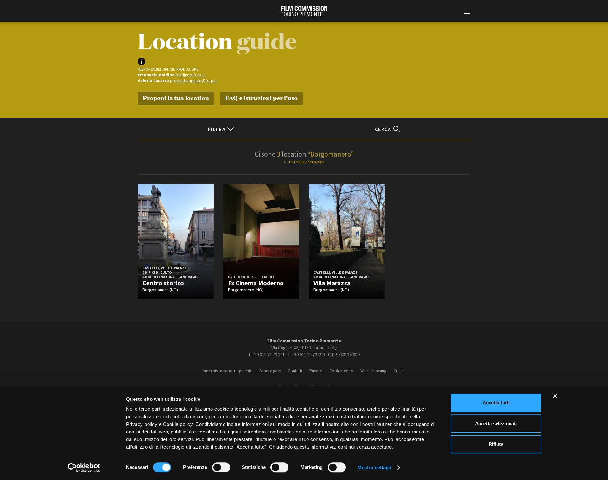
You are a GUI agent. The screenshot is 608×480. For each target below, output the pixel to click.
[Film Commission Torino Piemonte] (304, 11)
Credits (399, 371)
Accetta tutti (496, 402)
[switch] (221, 467)
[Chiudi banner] (555, 396)
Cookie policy (341, 371)
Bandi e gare (270, 371)
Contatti (295, 371)
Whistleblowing (373, 371)
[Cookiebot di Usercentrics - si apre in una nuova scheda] (84, 467)
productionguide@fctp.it (193, 80)
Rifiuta (496, 444)
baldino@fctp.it (190, 75)
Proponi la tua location (176, 97)
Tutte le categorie (306, 162)
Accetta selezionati (496, 423)
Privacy (315, 371)
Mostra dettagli (374, 467)
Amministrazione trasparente (227, 371)
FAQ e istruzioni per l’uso (261, 97)
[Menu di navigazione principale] (467, 12)
